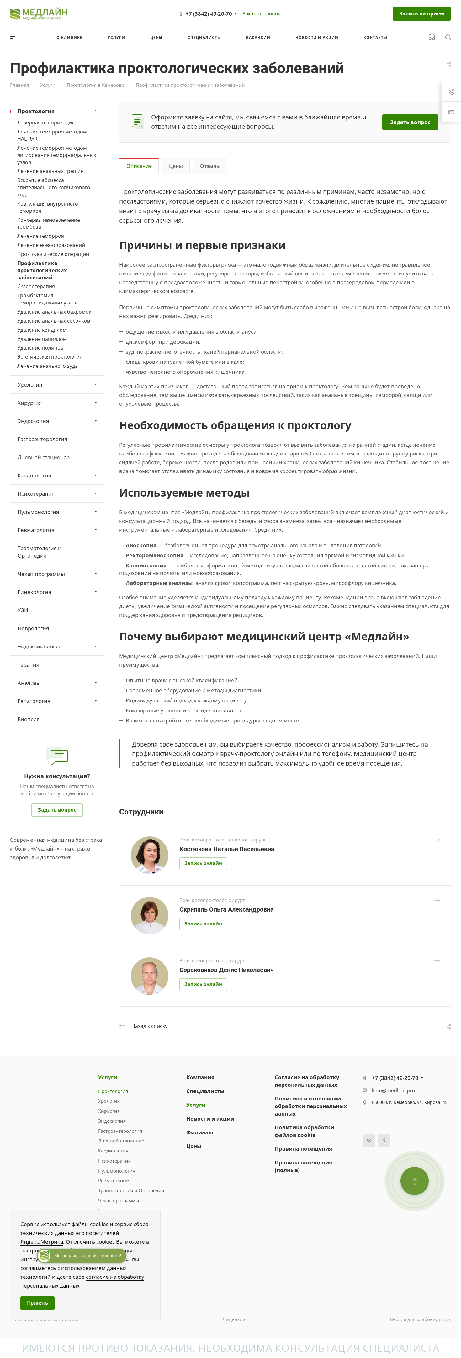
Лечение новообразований (51, 244)
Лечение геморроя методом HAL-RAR (52, 135)
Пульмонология (38, 511)
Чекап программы (41, 573)
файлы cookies (90, 1224)
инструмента (37, 1259)
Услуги (107, 1077)
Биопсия (29, 718)
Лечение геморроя (40, 235)
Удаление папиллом (42, 338)
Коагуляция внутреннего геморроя (47, 207)
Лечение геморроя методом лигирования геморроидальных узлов (56, 154)
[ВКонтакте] (369, 1140)
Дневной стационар (44, 456)
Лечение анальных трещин (50, 171)
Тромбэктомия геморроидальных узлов (47, 299)
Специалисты (205, 1091)
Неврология (33, 628)
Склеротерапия (36, 286)
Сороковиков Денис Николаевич (226, 970)
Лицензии (234, 1319)
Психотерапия (36, 493)
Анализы (29, 682)
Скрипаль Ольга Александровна (226, 909)
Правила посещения (303, 1148)
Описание (139, 166)
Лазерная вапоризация (46, 122)
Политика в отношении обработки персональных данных (311, 1106)
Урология (30, 384)
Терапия (28, 664)
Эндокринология (39, 646)
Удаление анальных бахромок (54, 311)
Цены (176, 166)
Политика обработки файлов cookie (304, 1131)
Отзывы (210, 166)
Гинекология (34, 591)
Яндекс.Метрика (41, 1241)
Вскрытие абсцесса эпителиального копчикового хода (53, 187)
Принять (37, 1302)
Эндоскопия (33, 420)
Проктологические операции (53, 253)
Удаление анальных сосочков (53, 320)
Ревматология (36, 529)
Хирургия (30, 402)
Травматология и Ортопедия (39, 551)
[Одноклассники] (384, 1140)
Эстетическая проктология (49, 356)
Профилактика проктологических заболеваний (42, 270)
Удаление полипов (40, 347)
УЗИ (23, 609)
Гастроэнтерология (42, 438)
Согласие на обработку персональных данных (307, 1081)
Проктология (36, 111)
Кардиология (34, 475)
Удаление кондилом (41, 329)
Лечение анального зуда (47, 365)
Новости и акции (210, 1118)
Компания (200, 1077)
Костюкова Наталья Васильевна (226, 849)
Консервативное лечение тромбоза (48, 223)
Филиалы (199, 1132)
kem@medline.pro (393, 1090)
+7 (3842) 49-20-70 (209, 13)
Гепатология (34, 700)
